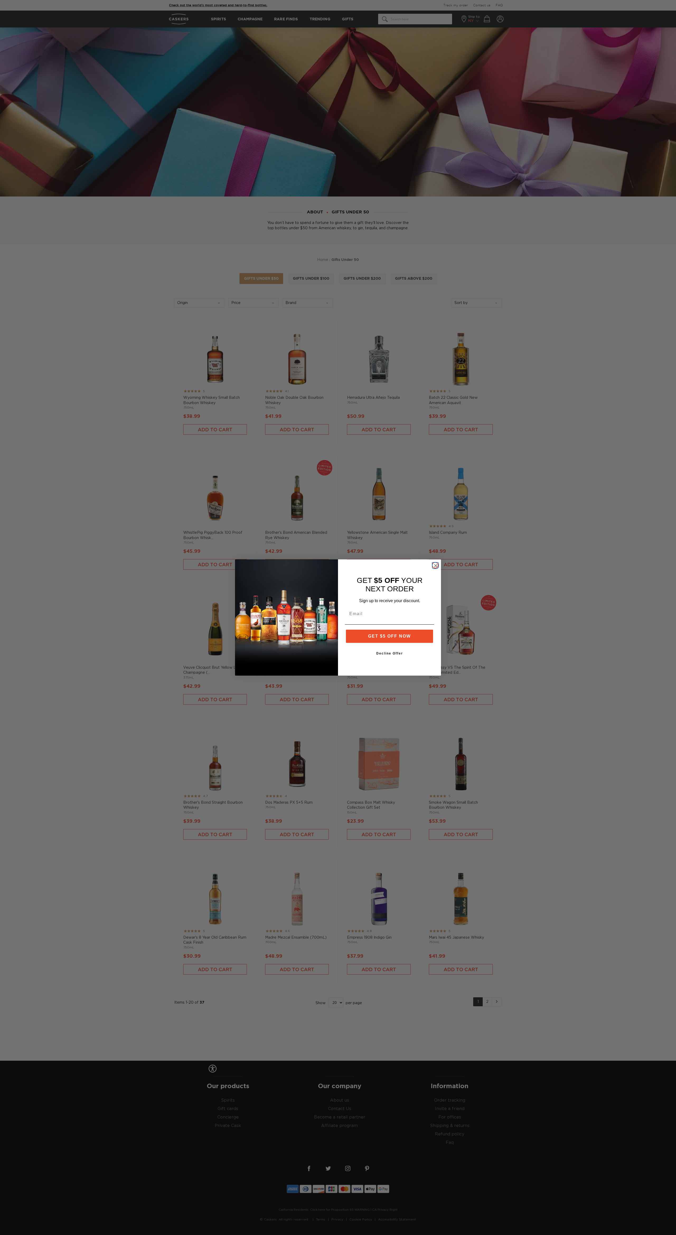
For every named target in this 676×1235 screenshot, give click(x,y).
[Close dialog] (435, 565)
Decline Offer (389, 653)
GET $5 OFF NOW (389, 636)
